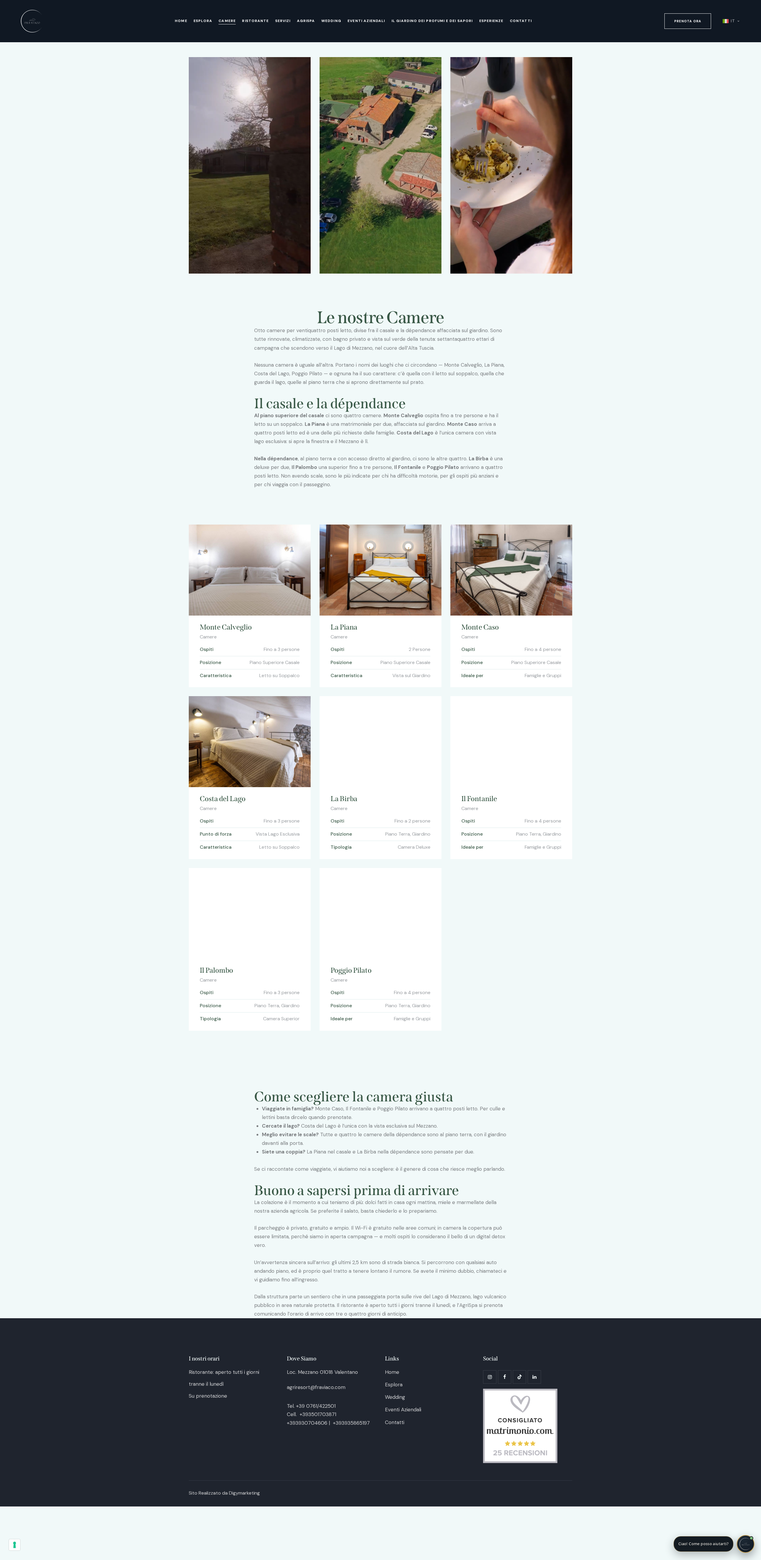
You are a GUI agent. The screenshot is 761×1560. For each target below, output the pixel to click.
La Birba (344, 799)
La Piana (344, 627)
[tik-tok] (519, 1377)
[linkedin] (534, 1377)
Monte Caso (480, 627)
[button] (714, 1544)
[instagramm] (489, 1377)
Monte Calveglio (226, 627)
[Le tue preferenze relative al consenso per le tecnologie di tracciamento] (14, 1544)
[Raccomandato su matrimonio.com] (520, 1393)
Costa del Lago (223, 799)
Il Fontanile (479, 799)
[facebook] (504, 1377)
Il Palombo (216, 970)
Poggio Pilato (351, 970)
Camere (208, 637)
